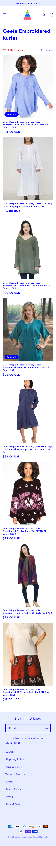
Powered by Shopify (40, 837)
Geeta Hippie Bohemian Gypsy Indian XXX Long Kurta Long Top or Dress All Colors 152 (27, 205)
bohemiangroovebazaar (23, 837)
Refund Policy (13, 804)
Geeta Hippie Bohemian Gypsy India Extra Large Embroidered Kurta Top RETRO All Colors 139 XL (28, 449)
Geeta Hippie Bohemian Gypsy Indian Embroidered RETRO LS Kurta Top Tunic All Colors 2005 (25, 125)
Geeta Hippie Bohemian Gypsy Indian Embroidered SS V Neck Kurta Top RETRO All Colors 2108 (26, 692)
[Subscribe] (46, 728)
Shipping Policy (14, 759)
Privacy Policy (13, 767)
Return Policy (13, 789)
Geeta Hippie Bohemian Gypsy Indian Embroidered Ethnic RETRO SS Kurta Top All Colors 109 (26, 367)
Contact (9, 781)
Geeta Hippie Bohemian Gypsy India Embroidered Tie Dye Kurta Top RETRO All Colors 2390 (25, 531)
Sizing (9, 796)
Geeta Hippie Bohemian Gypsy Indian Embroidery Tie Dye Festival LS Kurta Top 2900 (27, 612)
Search (9, 752)
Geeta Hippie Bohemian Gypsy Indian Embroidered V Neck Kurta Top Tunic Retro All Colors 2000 (27, 286)
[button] (4, 15)
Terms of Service (15, 774)
